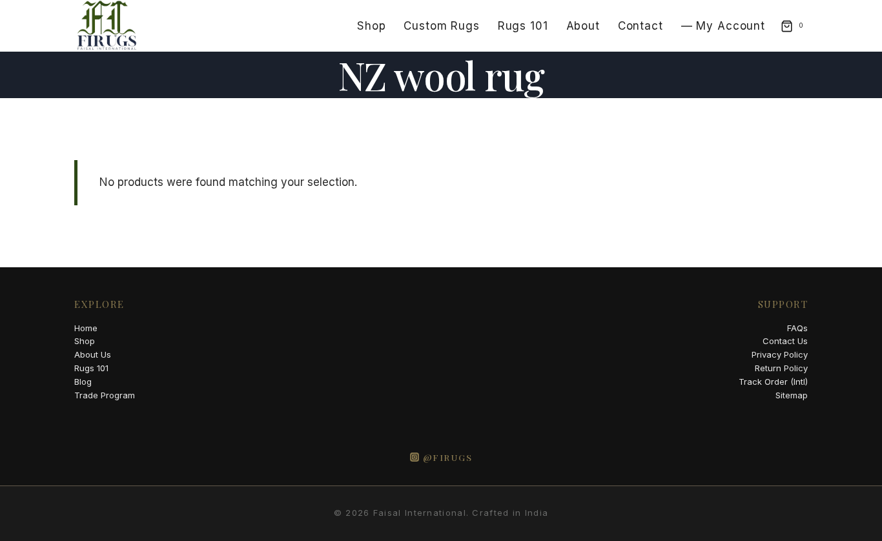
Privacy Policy (780, 354)
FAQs (797, 328)
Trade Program (104, 395)
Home (85, 328)
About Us (92, 354)
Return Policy (781, 368)
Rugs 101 (523, 25)
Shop (371, 25)
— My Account (723, 25)
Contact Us (785, 341)
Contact (640, 25)
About (583, 25)
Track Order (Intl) (773, 381)
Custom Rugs (441, 25)
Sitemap (791, 395)
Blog (83, 381)
